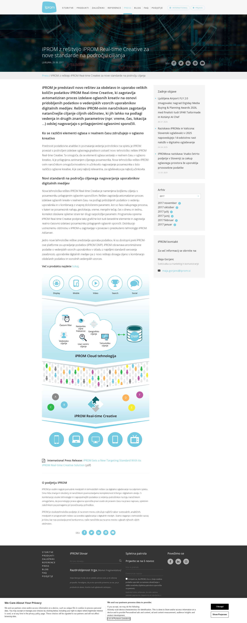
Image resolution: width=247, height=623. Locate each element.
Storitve (68, 7)
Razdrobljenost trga (95, 570)
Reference (114, 7)
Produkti (83, 7)
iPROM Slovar (79, 553)
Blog (137, 7)
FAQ (146, 7)
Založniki (98, 7)
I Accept (219, 607)
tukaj (75, 266)
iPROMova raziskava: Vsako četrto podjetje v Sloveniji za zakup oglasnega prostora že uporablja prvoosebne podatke (178, 163)
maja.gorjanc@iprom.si (176, 270)
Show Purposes (220, 614)
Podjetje (157, 7)
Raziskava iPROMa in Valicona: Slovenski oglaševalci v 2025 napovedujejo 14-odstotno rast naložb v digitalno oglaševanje (177, 138)
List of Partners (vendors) (118, 619)
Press (127, 7)
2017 (169, 203)
